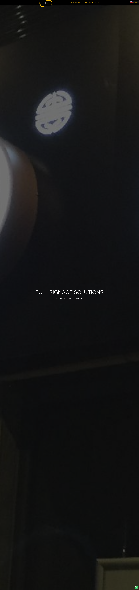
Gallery (84, 2)
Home (70, 2)
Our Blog (96, 2)
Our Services (77, 2)
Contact (90, 2)
